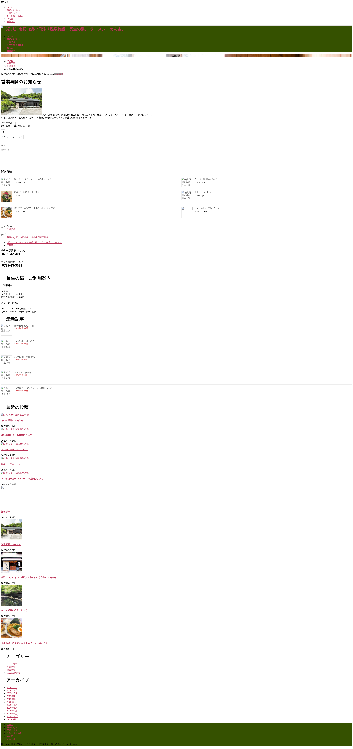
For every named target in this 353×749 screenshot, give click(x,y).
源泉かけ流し (13, 10)
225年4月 (11, 719)
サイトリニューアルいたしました (209, 208)
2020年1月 (12, 713)
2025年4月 (12, 696)
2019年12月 (12, 716)
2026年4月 (12, 690)
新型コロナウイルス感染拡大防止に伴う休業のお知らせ (34, 242)
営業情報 (58, 74)
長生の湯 (28, 237)
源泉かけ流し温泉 (15, 237)
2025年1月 (12, 699)
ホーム (10, 7)
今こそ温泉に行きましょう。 (207, 179)
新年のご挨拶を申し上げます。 (27, 192)
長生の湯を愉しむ (15, 16)
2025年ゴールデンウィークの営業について (32, 179)
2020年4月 (12, 705)
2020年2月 (12, 711)
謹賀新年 (11, 245)
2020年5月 (12, 702)
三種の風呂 (12, 13)
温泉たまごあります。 (204, 192)
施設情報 (11, 670)
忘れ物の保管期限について (26, 357)
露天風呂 (44, 237)
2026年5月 (12, 687)
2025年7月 (12, 693)
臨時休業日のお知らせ (24, 326)
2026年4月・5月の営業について (28, 341)
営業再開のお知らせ (11, 544)
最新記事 (11, 21)
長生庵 (36, 237)
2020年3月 (12, 708)
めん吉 (10, 19)
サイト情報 (12, 664)
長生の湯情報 (13, 672)
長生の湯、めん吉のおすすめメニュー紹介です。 (35, 208)
